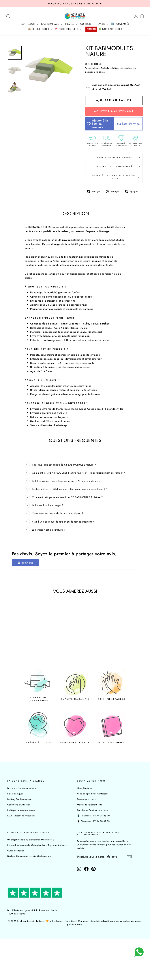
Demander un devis (86, 799)
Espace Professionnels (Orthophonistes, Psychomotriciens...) (38, 845)
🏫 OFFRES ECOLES (39, 29)
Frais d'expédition (110, 68)
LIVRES (101, 24)
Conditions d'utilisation (18, 804)
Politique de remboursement (21, 810)
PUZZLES (70, 24)
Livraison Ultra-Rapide (114, 157)
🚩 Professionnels (67, 29)
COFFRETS (86, 24)
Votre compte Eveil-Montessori (92, 793)
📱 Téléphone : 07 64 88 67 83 (93, 821)
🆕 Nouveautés (120, 24)
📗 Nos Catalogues (110, 29)
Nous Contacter (85, 788)
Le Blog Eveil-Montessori (19, 799)
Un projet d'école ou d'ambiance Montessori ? (30, 839)
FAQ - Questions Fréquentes (21, 815)
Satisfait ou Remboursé (114, 166)
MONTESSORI (28, 24)
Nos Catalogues (15, 793)
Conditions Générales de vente (92, 810)
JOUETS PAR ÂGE (50, 24)
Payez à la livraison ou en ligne (114, 177)
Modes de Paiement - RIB (89, 804)
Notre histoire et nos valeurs (21, 788)
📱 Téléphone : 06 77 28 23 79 (93, 815)
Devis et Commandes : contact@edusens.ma (29, 856)
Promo (91, 29)
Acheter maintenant (114, 111)
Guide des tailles (15, 850)
